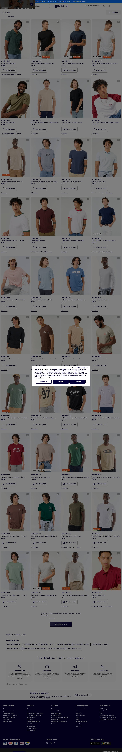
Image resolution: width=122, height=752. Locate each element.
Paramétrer (43, 381)
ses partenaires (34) (44, 369)
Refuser (60, 381)
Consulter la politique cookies (43, 378)
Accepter (77, 381)
